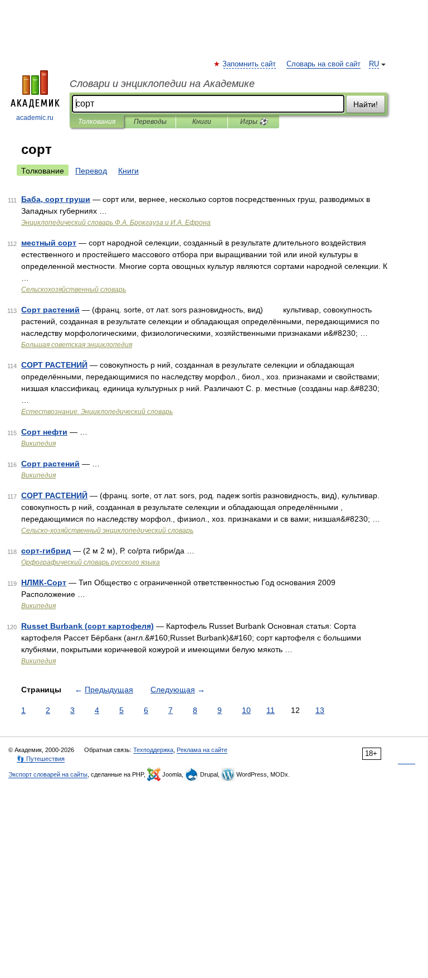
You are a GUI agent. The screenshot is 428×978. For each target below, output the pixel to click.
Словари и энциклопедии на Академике (162, 83)
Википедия (38, 443)
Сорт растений (50, 309)
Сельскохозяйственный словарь (73, 289)
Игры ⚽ (254, 122)
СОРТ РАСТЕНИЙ (54, 364)
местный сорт (48, 242)
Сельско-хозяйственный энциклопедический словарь (107, 530)
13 (319, 710)
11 (270, 710)
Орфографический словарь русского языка (90, 562)
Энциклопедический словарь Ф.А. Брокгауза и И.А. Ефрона (116, 223)
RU (374, 64)
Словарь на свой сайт (323, 64)
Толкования (96, 122)
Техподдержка (153, 749)
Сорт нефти (44, 431)
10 (246, 710)
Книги (201, 122)
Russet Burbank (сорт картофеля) (87, 626)
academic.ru (35, 118)
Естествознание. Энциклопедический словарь (97, 412)
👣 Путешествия (41, 758)
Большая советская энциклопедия (76, 345)
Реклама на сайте (202, 749)
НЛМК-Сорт (43, 582)
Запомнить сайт (249, 64)
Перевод (91, 170)
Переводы (150, 122)
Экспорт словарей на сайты (47, 774)
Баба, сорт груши (55, 199)
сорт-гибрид (46, 550)
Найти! (365, 104)
